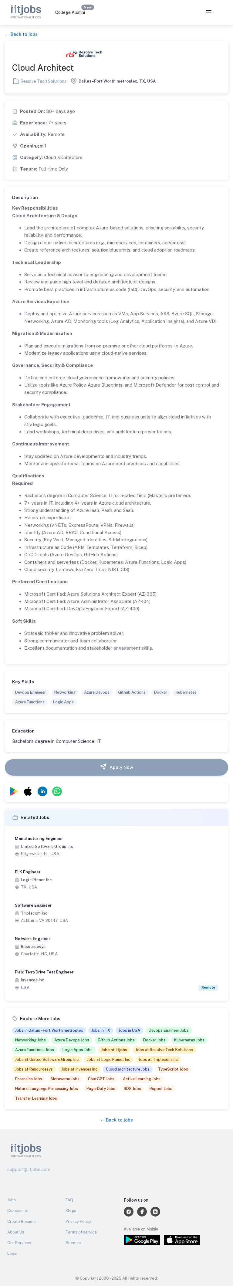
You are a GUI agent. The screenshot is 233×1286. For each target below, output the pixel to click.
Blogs (71, 1210)
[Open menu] (209, 12)
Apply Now (121, 767)
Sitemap (73, 1242)
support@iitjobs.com (28, 1169)
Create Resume (21, 1221)
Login (12, 1253)
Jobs (11, 1200)
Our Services (19, 1242)
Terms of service (81, 1232)
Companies (17, 1210)
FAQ (69, 1200)
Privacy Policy (78, 1221)
